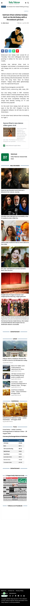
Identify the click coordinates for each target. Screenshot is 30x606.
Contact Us (11, 590)
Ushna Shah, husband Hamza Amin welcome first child (15, 243)
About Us (3, 590)
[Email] (17, 51)
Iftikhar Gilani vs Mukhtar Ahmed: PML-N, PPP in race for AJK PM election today (15, 359)
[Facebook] (2, 51)
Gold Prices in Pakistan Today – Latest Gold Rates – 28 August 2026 (19, 391)
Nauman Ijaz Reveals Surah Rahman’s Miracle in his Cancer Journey (12, 191)
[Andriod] (21, 595)
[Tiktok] (12, 595)
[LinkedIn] (6, 51)
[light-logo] (14, 2)
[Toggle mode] (26, 3)
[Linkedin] (18, 595)
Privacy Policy (19, 590)
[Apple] (24, 595)
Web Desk (6, 23)
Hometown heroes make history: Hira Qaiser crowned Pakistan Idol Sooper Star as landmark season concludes (15, 322)
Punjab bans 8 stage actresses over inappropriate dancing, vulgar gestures (13, 295)
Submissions (12, 593)
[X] (10, 51)
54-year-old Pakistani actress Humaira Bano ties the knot (13, 269)
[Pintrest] (15, 595)
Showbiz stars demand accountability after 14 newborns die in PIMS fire (14, 217)
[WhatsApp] (13, 51)
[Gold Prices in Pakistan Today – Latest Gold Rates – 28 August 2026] (15, 409)
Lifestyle (26, 11)
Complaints (4, 593)
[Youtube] (7, 595)
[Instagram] (10, 595)
